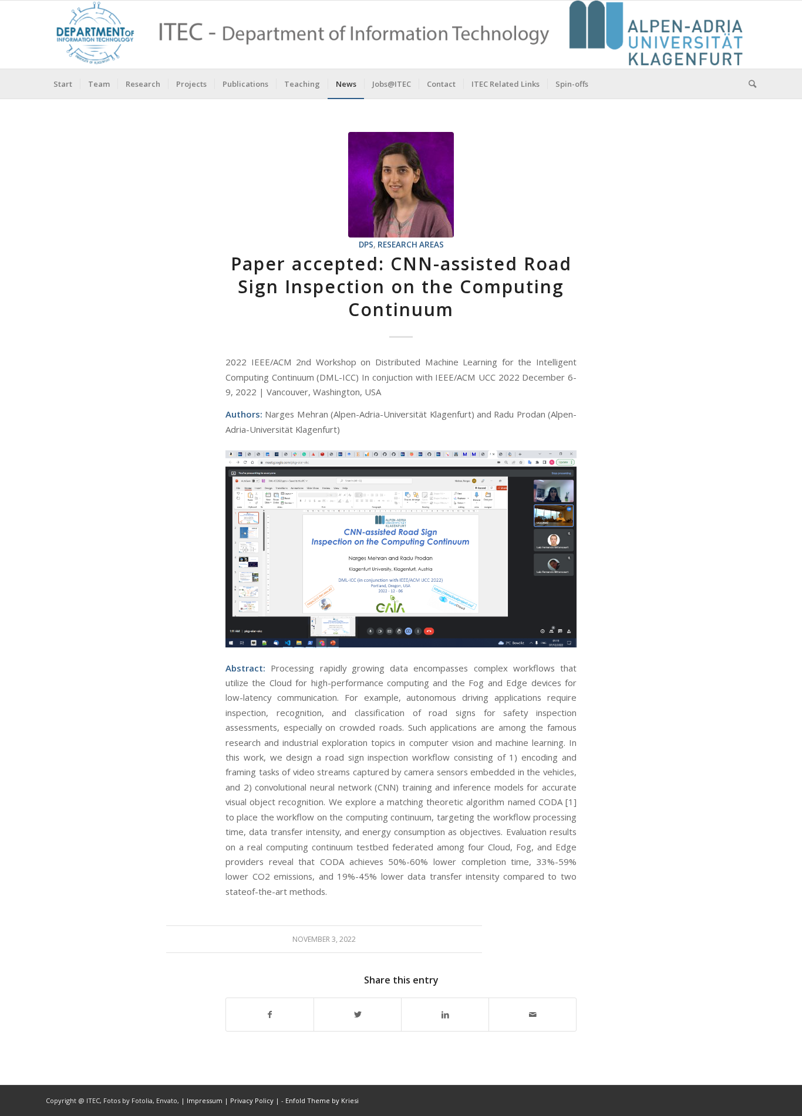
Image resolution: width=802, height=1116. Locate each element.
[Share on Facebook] (270, 1014)
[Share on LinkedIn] (445, 1014)
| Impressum (202, 1100)
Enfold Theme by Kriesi (322, 1100)
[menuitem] (63, 84)
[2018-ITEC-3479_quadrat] (401, 185)
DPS (366, 244)
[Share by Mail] (532, 1014)
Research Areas (411, 244)
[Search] (748, 84)
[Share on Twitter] (357, 1014)
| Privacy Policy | (251, 1100)
